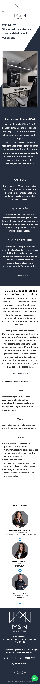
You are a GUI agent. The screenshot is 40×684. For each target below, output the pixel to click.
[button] (34, 678)
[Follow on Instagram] (20, 672)
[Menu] (3, 11)
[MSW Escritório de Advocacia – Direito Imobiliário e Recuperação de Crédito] (20, 11)
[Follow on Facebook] (16, 672)
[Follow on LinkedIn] (20, 539)
